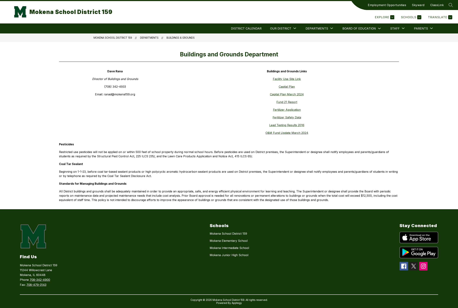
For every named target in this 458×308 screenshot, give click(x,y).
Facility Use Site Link (287, 79)
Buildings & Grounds (181, 37)
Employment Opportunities (387, 5)
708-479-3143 (36, 285)
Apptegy (237, 302)
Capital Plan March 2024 (287, 94)
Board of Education (359, 28)
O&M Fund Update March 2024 (286, 133)
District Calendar (246, 28)
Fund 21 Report (286, 102)
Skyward (418, 5)
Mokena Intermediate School (229, 248)
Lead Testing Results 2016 (286, 125)
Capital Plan (287, 86)
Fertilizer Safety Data (287, 117)
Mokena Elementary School (229, 240)
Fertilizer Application (287, 109)
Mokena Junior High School (229, 255)
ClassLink (437, 5)
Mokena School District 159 (113, 37)
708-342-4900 (40, 280)
